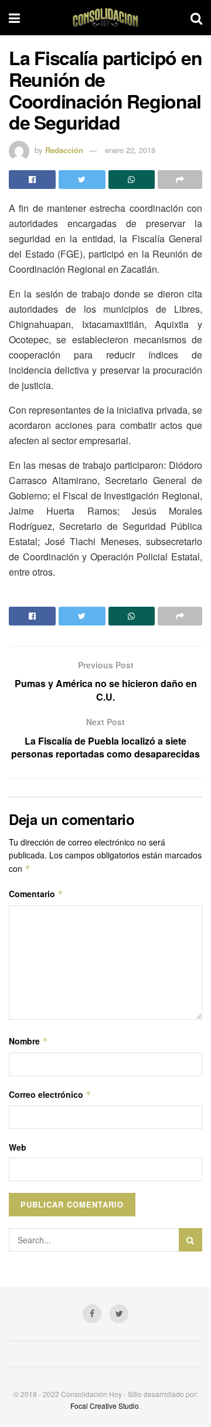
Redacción (64, 149)
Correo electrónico (50, 1094)
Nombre (28, 1041)
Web (17, 1147)
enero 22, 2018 (130, 149)
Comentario (36, 894)
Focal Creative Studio (104, 1406)
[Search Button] (190, 1240)
